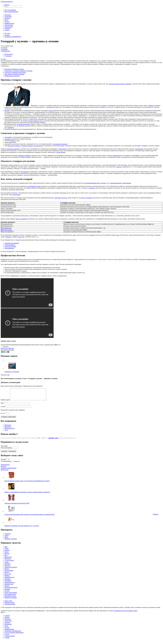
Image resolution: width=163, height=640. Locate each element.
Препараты (8, 624)
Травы (7, 562)
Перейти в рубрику (11, 539)
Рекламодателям (10, 604)
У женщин (4, 49)
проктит (119, 167)
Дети (6, 430)
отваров (91, 235)
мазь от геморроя (21, 219)
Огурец (7, 591)
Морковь (7, 563)
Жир (6, 547)
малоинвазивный (115, 183)
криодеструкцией (10, 246)
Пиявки (7, 575)
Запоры (7, 110)
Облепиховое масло (11, 587)
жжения (12, 140)
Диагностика (9, 25)
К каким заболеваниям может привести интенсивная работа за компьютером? (30, 514)
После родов (9, 54)
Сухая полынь (9, 560)
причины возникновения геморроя (120, 84)
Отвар (6, 548)
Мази (6, 537)
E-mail (3, 406)
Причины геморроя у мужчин (14, 69)
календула (21, 237)
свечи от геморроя (86, 198)
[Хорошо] (25, 345)
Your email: (4, 446)
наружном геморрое (13, 145)
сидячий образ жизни (23, 124)
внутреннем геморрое (60, 144)
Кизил (7, 552)
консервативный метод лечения (95, 183)
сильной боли (116, 155)
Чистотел (7, 565)
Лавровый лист (9, 577)
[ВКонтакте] (2, 352)
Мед (6, 555)
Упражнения (9, 26)
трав (74, 235)
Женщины (8, 426)
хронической (139, 149)
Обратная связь (9, 602)
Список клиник (10, 636)
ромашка (8, 237)
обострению (63, 149)
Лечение (7, 18)
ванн (118, 235)
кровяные (8, 139)
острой (58, 152)
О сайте (7, 637)
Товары (7, 617)
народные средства (61, 198)
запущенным (25, 171)
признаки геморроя (24, 155)
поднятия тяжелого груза (35, 121)
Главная (7, 35)
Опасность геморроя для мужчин (15, 72)
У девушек (8, 56)
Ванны (7, 569)
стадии (50, 110)
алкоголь (151, 105)
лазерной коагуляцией (12, 243)
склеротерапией (10, 245)
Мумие (7, 572)
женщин (92, 188)
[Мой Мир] (8, 352)
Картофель (8, 580)
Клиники (7, 28)
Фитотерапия (9, 570)
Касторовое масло (10, 594)
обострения (16, 194)
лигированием (9, 248)
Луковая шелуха (10, 582)
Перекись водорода (11, 567)
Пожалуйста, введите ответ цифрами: (13, 410)
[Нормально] (17, 345)
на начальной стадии (33, 186)
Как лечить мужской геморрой (14, 74)
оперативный (126, 183)
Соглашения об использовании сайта (125, 610)
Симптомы (8, 16)
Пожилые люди (10, 428)
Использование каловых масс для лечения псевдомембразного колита (27, 481)
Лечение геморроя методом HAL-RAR (17, 503)
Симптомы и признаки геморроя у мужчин (18, 71)
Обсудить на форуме (7, 348)
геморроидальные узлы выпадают (32, 145)
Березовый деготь (10, 596)
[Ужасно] (4, 345)
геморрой (10, 127)
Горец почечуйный (11, 592)
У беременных (5, 51)
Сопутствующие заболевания (14, 632)
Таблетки (8, 533)
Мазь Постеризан (6, 230)
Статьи (7, 30)
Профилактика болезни (12, 76)
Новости (17, 461)
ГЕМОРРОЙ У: (16, 36)
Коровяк (7, 589)
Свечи (7, 535)
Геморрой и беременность (13, 631)
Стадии (7, 21)
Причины (8, 15)
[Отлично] (31, 345)
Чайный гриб (9, 584)
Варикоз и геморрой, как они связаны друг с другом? (22, 525)
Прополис (8, 558)
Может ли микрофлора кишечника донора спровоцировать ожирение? (27, 492)
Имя (3, 403)
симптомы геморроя (12, 149)
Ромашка (7, 579)
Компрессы (8, 557)
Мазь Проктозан (6, 228)
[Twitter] (4, 352)
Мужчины (8, 36)
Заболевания (7, 461)
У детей (3, 59)
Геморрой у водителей (12, 371)
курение (103, 105)
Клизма (7, 553)
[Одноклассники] (6, 352)
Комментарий (5, 400)
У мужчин (4, 47)
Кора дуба (8, 574)
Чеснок (7, 586)
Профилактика (9, 23)
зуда (18, 140)
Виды (6, 20)
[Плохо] (10, 345)
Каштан (7, 550)
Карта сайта (8, 601)
